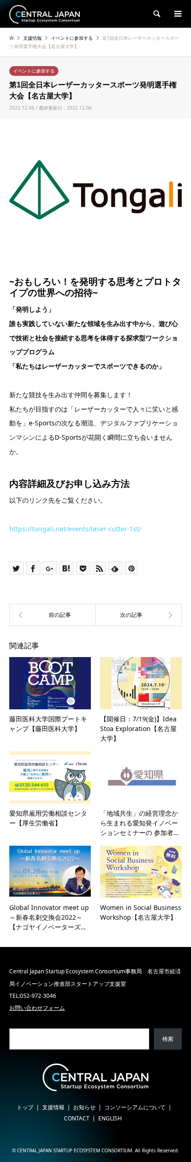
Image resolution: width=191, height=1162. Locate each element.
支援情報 (53, 1107)
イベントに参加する (34, 71)
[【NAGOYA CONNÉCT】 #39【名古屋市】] (139, 615)
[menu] (177, 14)
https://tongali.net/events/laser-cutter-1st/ (75, 528)
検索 (167, 1039)
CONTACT (76, 1118)
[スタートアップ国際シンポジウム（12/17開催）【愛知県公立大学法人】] (52, 615)
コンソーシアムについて (135, 1107)
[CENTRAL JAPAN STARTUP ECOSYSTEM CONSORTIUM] (44, 14)
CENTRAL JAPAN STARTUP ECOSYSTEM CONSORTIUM (74, 1150)
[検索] (156, 14)
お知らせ (84, 1107)
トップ (25, 1107)
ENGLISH (110, 1118)
